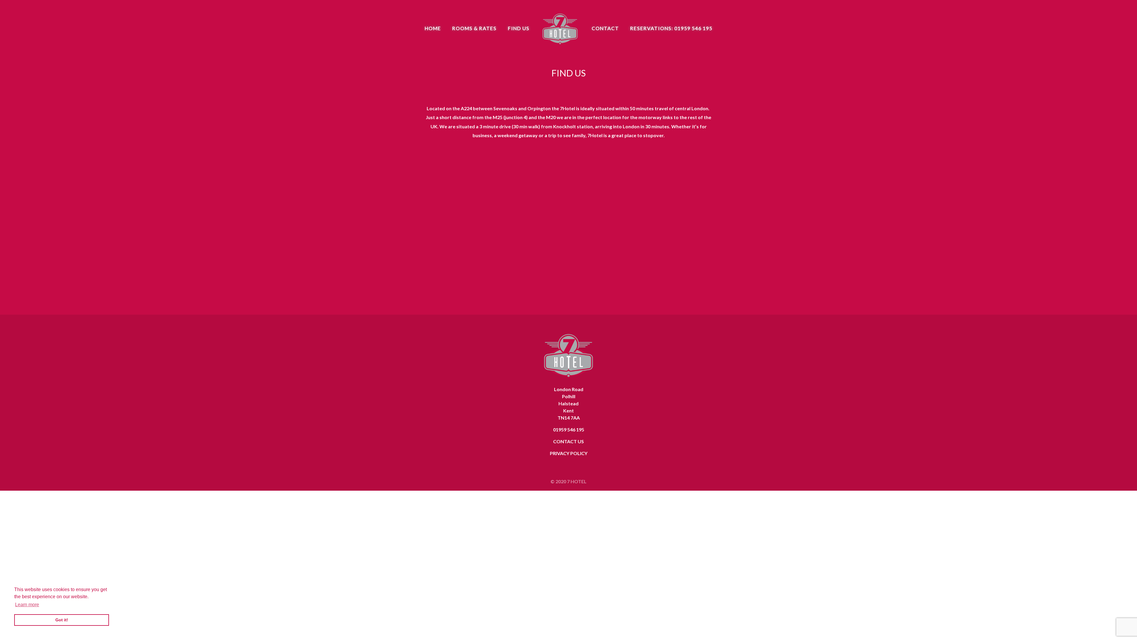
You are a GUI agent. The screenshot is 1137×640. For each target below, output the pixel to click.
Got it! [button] (61, 619)
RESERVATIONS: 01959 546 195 (671, 28)
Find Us (518, 28)
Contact (605, 28)
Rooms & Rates (474, 28)
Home (433, 28)
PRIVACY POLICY (568, 453)
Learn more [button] (27, 604)
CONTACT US (568, 441)
